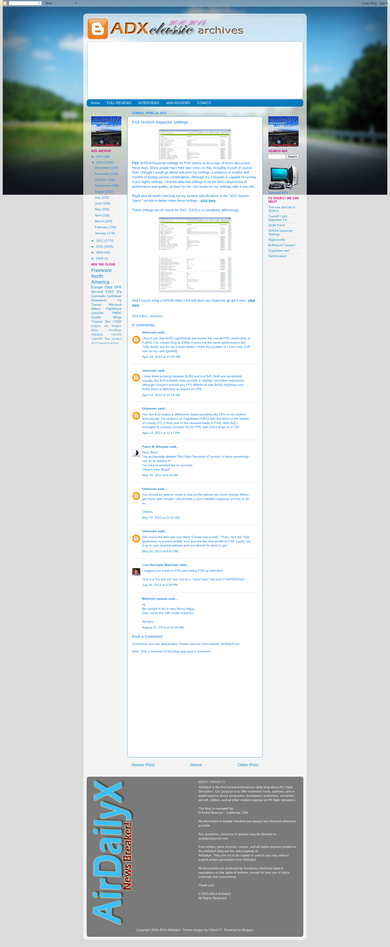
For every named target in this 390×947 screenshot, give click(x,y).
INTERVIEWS (148, 103)
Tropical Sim (100, 321)
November (103, 174)
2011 (100, 246)
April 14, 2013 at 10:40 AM (161, 357)
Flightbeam (114, 308)
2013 (100, 162)
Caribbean (114, 296)
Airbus (95, 308)
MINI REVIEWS (178, 103)
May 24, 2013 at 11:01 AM (161, 517)
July (98, 197)
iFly (119, 291)
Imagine (117, 326)
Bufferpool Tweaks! (282, 245)
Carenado (98, 296)
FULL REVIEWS (119, 103)
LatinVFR (97, 338)
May (98, 209)
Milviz (94, 330)
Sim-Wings (115, 330)
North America (100, 279)
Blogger (247, 930)
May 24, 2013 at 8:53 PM (160, 551)
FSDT (110, 291)
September (103, 185)
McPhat (114, 343)
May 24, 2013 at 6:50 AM (160, 475)
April (98, 215)
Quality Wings (106, 317)
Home (95, 103)
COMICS (204, 103)
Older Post (248, 764)
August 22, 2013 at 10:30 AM (163, 627)
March (100, 221)
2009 (100, 258)
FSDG (117, 321)
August (100, 191)
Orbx (108, 287)
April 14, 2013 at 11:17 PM (161, 433)
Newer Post (143, 764)
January (101, 233)
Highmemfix (276, 239)
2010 (100, 252)
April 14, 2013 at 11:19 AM (161, 395)
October (101, 179)
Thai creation (113, 338)
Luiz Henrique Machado (160, 565)
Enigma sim (99, 326)
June (99, 203)
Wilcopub (115, 304)
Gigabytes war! (279, 250)
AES (93, 343)
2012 (100, 240)
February (102, 227)
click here (208, 200)
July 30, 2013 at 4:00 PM (160, 585)
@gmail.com (219, 838)
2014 (100, 156)
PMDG (117, 313)
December (103, 167)
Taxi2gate (97, 334)
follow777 (215, 930)
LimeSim (97, 313)
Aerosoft (97, 291)
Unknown (149, 332)
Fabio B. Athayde (155, 446)
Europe (97, 287)
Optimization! (277, 256)
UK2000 (116, 334)
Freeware (101, 270)
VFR (118, 287)
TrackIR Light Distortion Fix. (278, 218)
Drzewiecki (99, 300)
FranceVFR (103, 343)
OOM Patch (276, 225)
